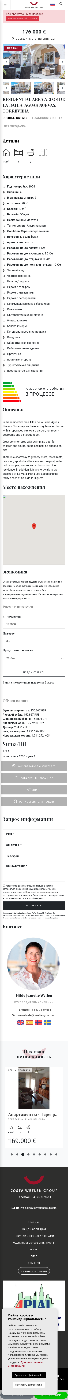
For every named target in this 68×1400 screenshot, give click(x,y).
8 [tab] (51, 1154)
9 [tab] (56, 1154)
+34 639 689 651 (34, 1009)
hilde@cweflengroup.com (34, 1015)
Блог (34, 1256)
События (34, 1263)
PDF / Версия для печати (36, 802)
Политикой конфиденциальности (42, 892)
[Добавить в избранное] (59, 1071)
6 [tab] (40, 1154)
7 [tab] (45, 1154)
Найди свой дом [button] (34, 1229)
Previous (6, 61)
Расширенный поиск (23, 18)
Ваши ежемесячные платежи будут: (28, 682)
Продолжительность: (18, 650)
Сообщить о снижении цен (35, 38)
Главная (34, 1222)
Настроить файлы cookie (28, 1384)
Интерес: (9, 633)
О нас (34, 1249)
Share (36, 790)
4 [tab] (28, 1154)
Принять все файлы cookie (28, 1375)
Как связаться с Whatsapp (37, 766)
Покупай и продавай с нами (34, 1236)
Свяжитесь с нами (34, 1271)
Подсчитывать (34, 672)
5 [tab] (34, 1154)
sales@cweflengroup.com (34, 1208)
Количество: (12, 616)
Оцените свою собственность (34, 1242)
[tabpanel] (34, 1110)
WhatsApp (52, 1395)
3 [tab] (22, 1154)
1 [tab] (12, 1154)
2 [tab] (17, 1154)
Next (61, 61)
